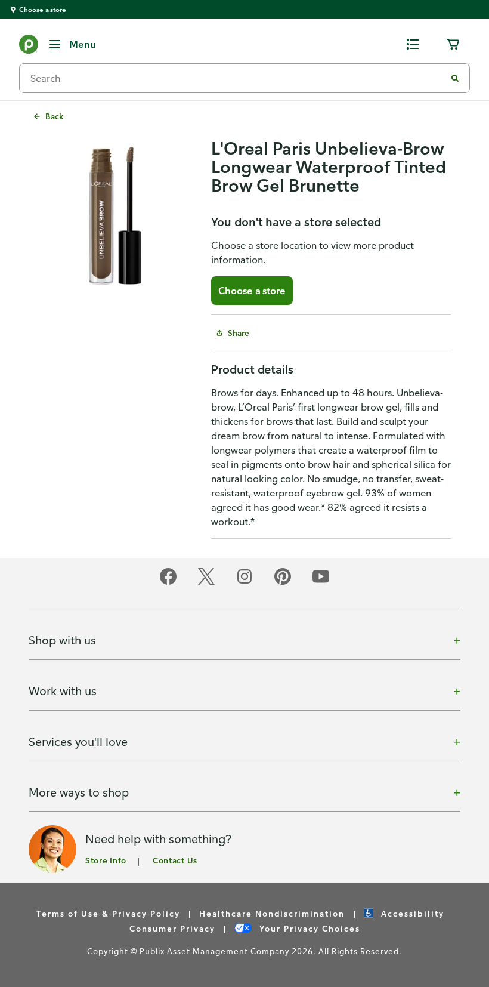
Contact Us (175, 860)
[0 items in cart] (453, 44)
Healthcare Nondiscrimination (272, 913)
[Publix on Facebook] (168, 583)
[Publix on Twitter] (206, 583)
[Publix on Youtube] (320, 583)
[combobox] (237, 78)
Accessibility (411, 913)
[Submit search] (455, 78)
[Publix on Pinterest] (282, 583)
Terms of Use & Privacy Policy (108, 913)
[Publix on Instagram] (244, 583)
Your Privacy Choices (308, 928)
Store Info (105, 860)
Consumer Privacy (172, 928)
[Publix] (28, 46)
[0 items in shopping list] (412, 44)
